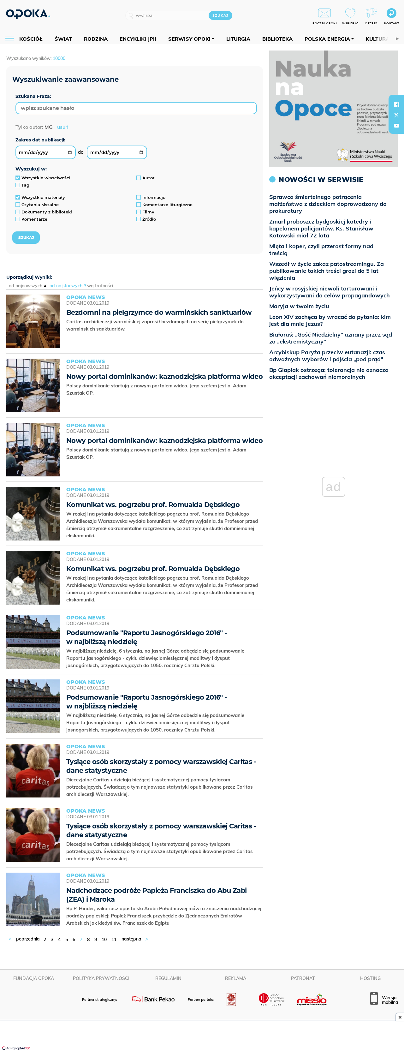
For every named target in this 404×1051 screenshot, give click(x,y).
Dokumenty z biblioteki (46, 211)
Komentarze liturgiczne (167, 204)
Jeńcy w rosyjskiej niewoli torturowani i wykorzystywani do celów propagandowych (329, 292)
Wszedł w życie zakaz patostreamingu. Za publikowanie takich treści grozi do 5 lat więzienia (326, 270)
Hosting (370, 978)
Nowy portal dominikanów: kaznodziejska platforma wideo (164, 376)
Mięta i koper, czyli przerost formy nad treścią (321, 249)
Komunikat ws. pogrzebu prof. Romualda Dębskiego (153, 505)
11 (113, 939)
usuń (62, 127)
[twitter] (396, 115)
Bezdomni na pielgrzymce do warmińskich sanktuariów (159, 312)
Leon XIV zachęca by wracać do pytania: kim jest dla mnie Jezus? (330, 320)
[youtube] (396, 126)
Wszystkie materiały (43, 197)
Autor (148, 177)
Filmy (148, 211)
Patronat (303, 978)
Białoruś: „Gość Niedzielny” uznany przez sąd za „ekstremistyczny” (330, 338)
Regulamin (168, 978)
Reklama (235, 978)
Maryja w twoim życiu (299, 306)
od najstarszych (66, 286)
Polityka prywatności (101, 978)
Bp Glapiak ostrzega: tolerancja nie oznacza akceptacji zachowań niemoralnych (329, 373)
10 (104, 939)
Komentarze (34, 219)
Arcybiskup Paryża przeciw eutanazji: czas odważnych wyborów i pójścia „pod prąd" (327, 356)
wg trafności (100, 286)
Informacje (153, 197)
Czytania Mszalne (40, 204)
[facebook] (396, 104)
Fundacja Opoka (33, 978)
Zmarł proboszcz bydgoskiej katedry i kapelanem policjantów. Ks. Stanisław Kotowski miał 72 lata (321, 228)
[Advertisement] (202, 1037)
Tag (25, 185)
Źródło (149, 219)
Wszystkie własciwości (45, 177)
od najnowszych (25, 286)
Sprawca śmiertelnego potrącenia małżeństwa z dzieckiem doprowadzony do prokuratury (328, 203)
